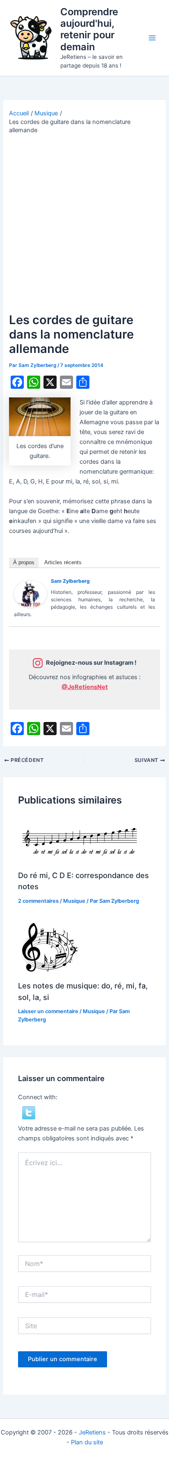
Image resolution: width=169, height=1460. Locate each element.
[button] (28, 1112)
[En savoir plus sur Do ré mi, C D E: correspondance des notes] (79, 839)
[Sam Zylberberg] (30, 593)
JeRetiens (92, 1432)
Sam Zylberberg (70, 581)
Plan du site (87, 1442)
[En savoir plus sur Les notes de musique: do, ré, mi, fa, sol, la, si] (49, 947)
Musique (74, 901)
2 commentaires (38, 901)
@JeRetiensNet (85, 687)
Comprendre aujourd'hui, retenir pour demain (89, 29)
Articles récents (63, 562)
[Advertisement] (84, 223)
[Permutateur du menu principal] (152, 38)
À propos (23, 562)
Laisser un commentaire (48, 1011)
